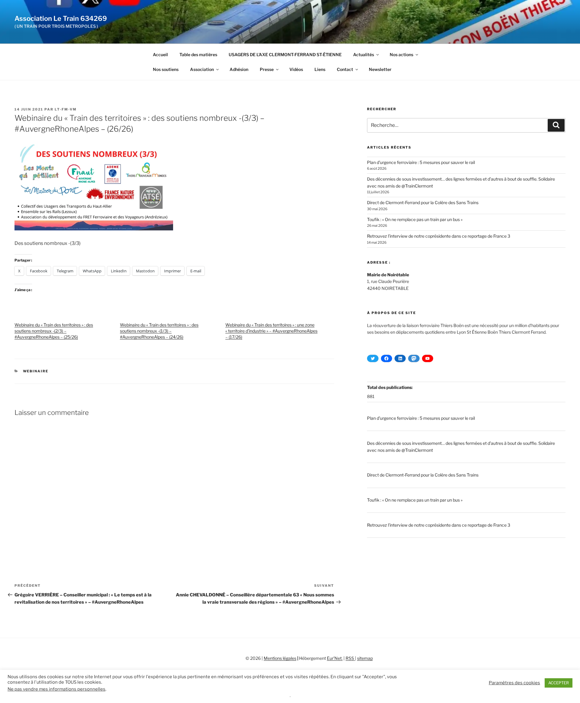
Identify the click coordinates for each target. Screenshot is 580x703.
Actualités (363, 54)
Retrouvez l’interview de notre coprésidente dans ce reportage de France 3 (438, 236)
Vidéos (296, 69)
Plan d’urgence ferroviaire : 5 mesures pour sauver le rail (421, 162)
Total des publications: (390, 387)
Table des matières (198, 54)
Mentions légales (280, 658)
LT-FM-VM (66, 109)
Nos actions (401, 54)
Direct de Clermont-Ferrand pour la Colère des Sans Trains (422, 202)
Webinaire (36, 371)
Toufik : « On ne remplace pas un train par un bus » (414, 219)
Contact (345, 69)
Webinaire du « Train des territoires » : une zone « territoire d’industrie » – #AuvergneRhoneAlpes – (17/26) (271, 330)
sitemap (365, 658)
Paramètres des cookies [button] (514, 682)
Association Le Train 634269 (60, 18)
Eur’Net (334, 658)
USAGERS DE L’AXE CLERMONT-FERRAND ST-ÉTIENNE (285, 54)
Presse (267, 69)
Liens (319, 69)
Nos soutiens (166, 69)
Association (202, 69)
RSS (350, 658)
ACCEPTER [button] (558, 682)
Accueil (160, 54)
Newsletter (380, 69)
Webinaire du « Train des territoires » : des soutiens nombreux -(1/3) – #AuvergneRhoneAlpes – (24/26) (159, 330)
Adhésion (239, 69)
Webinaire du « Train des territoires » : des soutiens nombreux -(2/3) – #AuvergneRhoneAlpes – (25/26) (53, 330)
